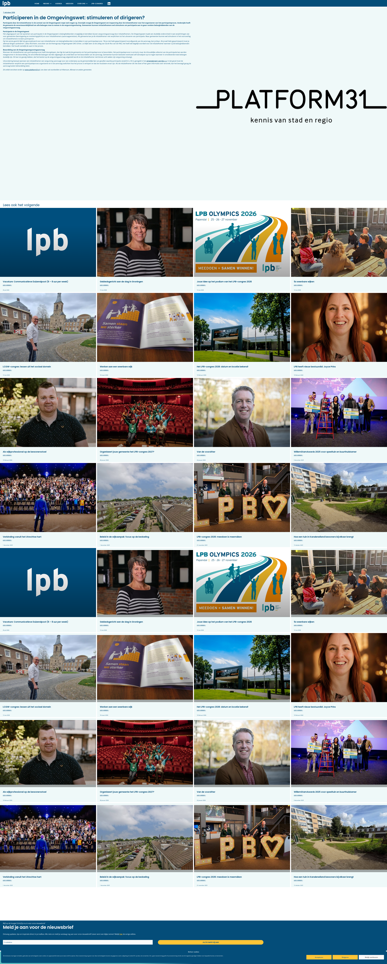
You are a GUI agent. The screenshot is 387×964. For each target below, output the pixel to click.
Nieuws (46, 3)
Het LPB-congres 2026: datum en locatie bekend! (222, 366)
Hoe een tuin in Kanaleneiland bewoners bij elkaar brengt (324, 536)
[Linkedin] (109, 3)
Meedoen (69, 3)
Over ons (81, 3)
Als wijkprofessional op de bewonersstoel (24, 451)
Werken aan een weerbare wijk (116, 366)
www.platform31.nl (32, 70)
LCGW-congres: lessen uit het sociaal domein (27, 366)
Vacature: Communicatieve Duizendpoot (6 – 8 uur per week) (35, 281)
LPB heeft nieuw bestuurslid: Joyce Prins (315, 366)
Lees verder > (7, 285)
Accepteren (319, 957)
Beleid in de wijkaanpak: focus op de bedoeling (124, 536)
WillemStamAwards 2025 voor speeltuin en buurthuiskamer (325, 451)
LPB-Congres (97, 3)
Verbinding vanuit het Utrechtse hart (22, 536)
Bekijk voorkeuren (371, 957)
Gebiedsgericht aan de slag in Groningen (121, 281)
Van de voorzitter (206, 451)
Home (37, 3)
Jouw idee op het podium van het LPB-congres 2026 (224, 281)
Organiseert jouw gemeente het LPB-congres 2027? (127, 451)
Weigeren (345, 957)
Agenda (58, 3)
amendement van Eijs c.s (156, 61)
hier (121, 934)
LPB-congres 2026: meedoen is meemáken (219, 536)
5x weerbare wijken (304, 281)
